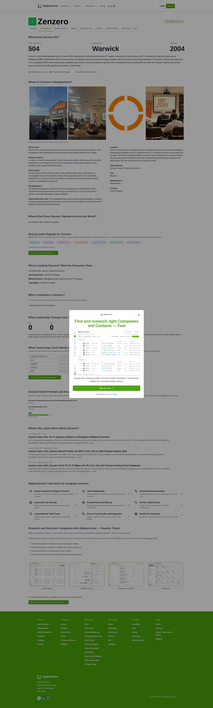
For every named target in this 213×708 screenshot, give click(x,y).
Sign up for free (105, 388)
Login (115, 394)
